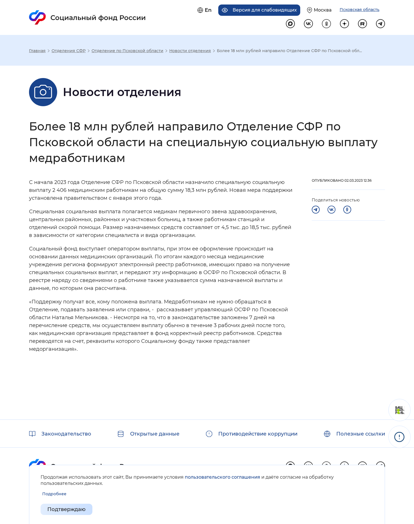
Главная (37, 50)
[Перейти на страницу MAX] (290, 23)
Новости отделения (190, 50)
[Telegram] (316, 210)
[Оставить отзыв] (399, 410)
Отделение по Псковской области (127, 50)
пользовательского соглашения (222, 477)
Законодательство (66, 433)
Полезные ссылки (360, 433)
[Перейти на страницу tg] (380, 23)
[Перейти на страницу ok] (326, 23)
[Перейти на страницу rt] (362, 23)
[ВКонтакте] (331, 210)
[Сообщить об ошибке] (399, 437)
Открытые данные (154, 433)
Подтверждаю (66, 509)
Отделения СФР (69, 50)
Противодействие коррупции (257, 433)
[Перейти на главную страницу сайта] (87, 17)
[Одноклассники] (347, 210)
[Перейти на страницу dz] (344, 23)
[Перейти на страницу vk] (308, 23)
